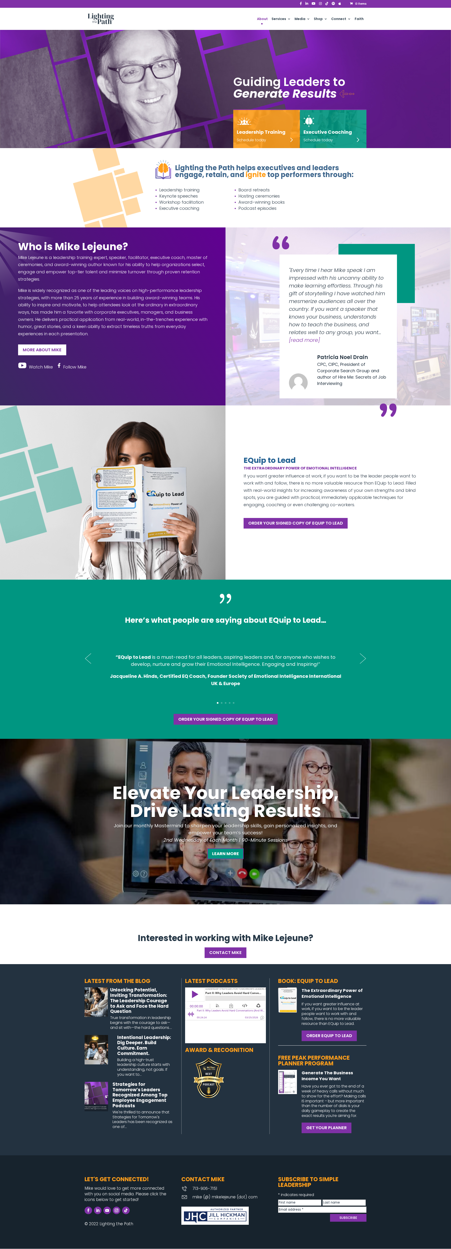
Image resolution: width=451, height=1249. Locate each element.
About (262, 19)
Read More (304, 340)
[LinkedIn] (306, 5)
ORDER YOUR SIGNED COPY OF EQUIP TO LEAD (295, 523)
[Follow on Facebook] (88, 1210)
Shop (318, 19)
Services (279, 19)
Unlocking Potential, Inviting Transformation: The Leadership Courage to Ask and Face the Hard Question (139, 1001)
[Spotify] (333, 5)
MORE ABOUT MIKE (42, 350)
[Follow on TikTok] (126, 1210)
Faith (359, 19)
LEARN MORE (225, 854)
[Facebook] (301, 5)
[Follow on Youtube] (107, 1210)
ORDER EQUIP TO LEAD (329, 1036)
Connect (338, 19)
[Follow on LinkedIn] (97, 1210)
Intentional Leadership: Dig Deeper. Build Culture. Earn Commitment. (144, 1045)
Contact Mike (225, 952)
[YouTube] (313, 5)
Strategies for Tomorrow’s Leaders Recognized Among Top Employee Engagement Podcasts (140, 1095)
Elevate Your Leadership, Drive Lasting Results (226, 801)
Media (300, 19)
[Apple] (339, 5)
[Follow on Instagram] (116, 1210)
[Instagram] (320, 5)
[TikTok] (326, 5)
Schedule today (251, 140)
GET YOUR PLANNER (326, 1128)
